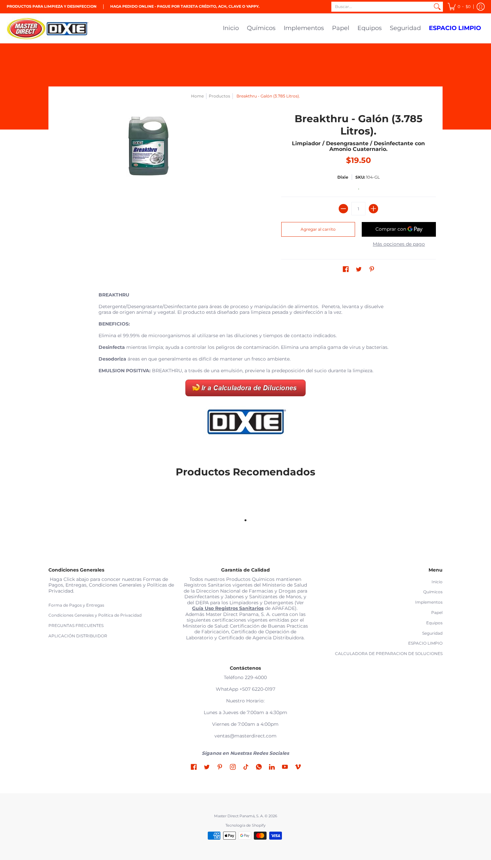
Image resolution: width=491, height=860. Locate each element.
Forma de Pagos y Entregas (76, 605)
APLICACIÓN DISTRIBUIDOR (77, 635)
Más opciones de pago (399, 244)
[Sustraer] (343, 208)
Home (197, 95)
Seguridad (432, 633)
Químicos (433, 591)
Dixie (342, 177)
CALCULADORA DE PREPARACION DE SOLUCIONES (389, 653)
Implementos (429, 602)
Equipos (434, 622)
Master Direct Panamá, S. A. (239, 816)
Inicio (437, 581)
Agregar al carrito (318, 229)
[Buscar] (437, 7)
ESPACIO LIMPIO (425, 643)
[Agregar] (373, 208)
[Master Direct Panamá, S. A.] (48, 28)
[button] (459, 6)
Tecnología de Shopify (245, 825)
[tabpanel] (245, 367)
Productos (219, 95)
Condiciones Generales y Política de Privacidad (95, 615)
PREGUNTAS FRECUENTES (76, 625)
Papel (437, 612)
